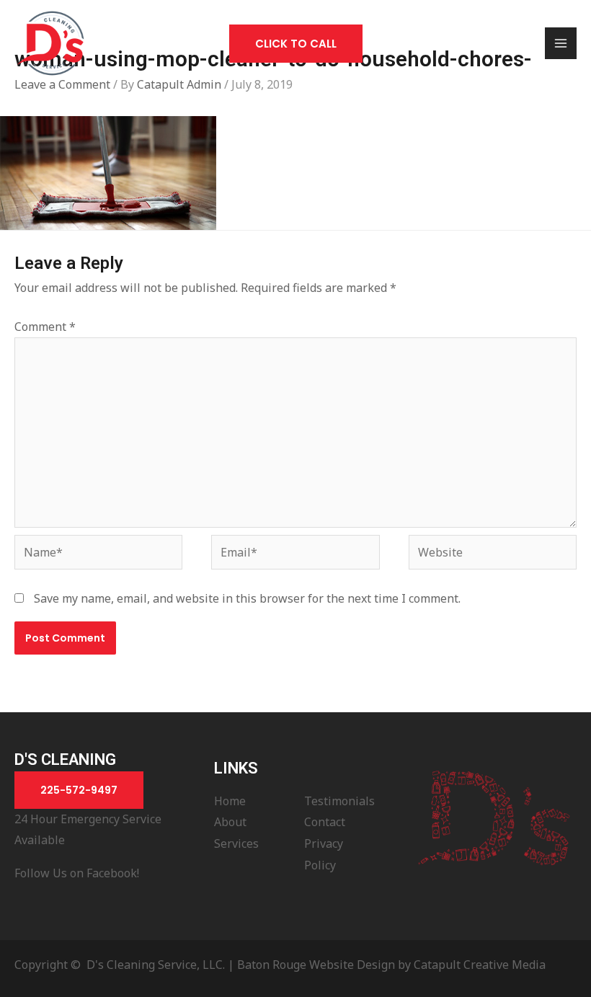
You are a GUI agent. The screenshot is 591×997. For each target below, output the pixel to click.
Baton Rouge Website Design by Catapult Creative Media (391, 964)
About (230, 822)
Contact (324, 822)
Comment (45, 326)
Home (230, 801)
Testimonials (339, 801)
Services (236, 843)
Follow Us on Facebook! (76, 873)
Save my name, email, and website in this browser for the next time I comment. (247, 598)
